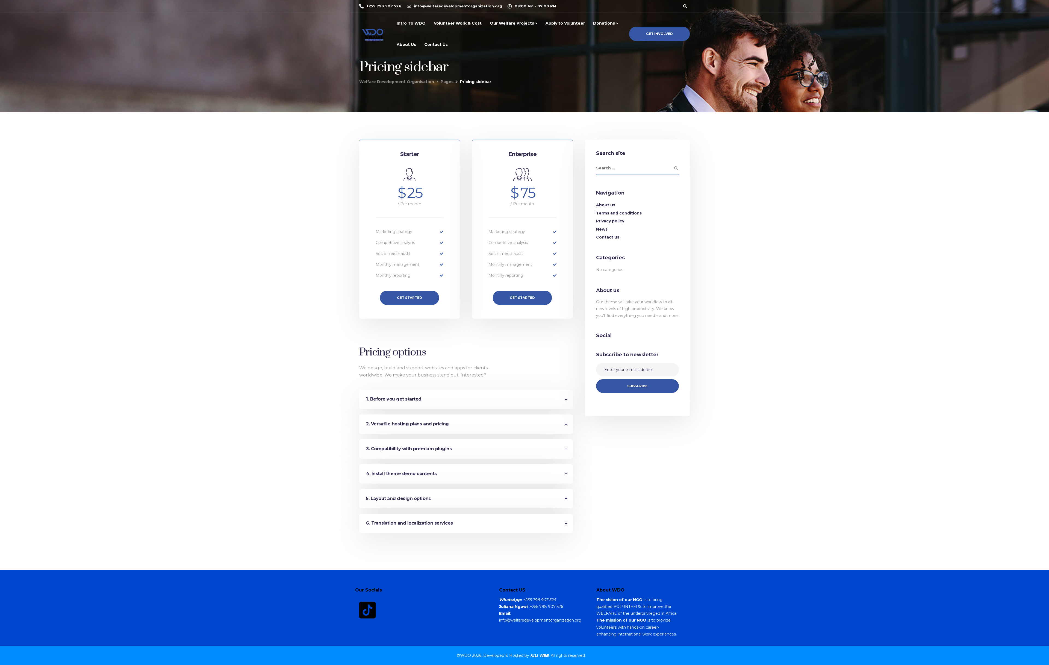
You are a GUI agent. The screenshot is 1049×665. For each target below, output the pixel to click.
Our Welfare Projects (512, 23)
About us (605, 204)
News (602, 229)
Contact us (607, 237)
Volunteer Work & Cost (458, 23)
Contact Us (436, 44)
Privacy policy (610, 221)
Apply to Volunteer (565, 23)
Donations (604, 23)
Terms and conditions (619, 213)
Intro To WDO (411, 23)
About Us (406, 44)
